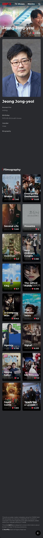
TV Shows (20, 4)
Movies (31, 4)
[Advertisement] (21, 149)
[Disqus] (21, 476)
